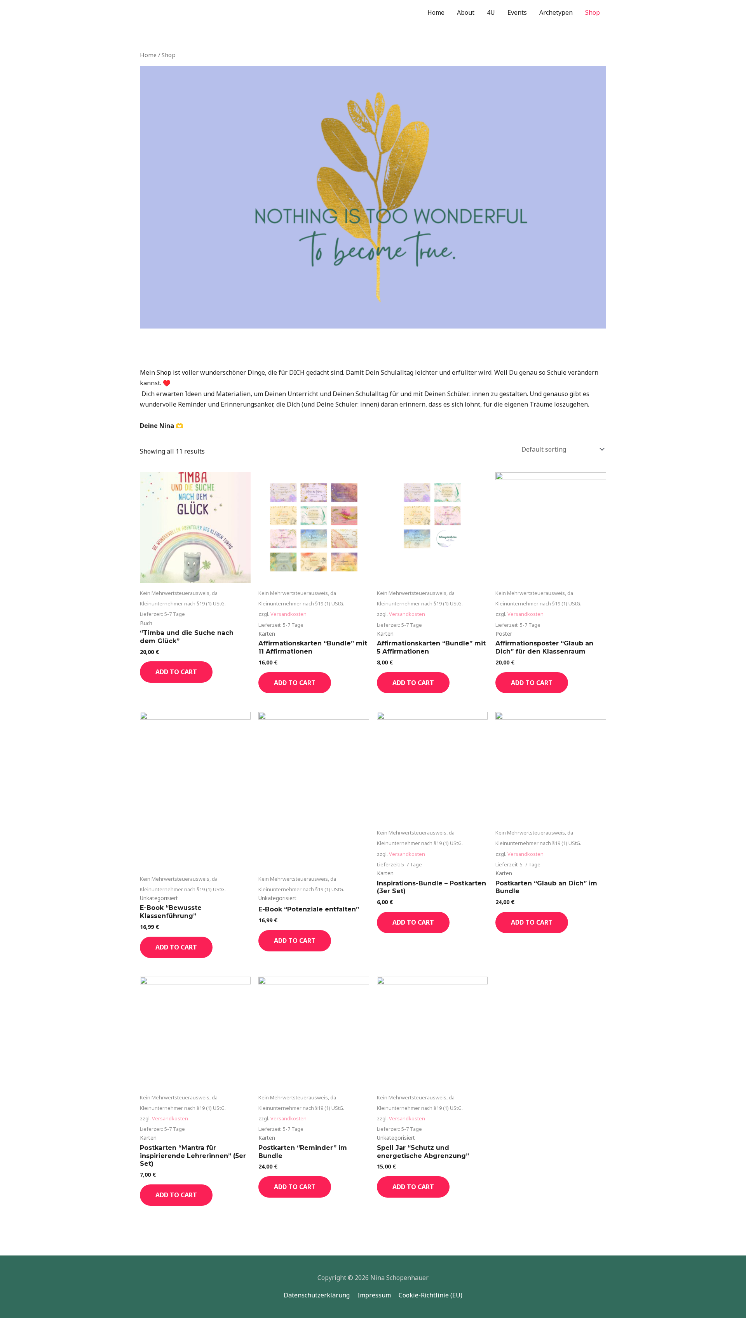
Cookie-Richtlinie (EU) (430, 1295)
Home (435, 12)
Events (517, 12)
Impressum (374, 1295)
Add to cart (176, 672)
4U (491, 12)
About (465, 12)
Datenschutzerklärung (317, 1295)
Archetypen (556, 12)
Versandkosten (288, 613)
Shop (592, 12)
